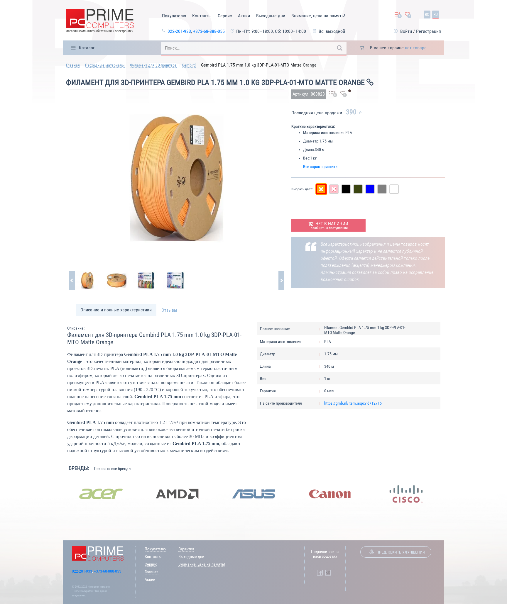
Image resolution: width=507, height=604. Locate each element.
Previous (58, 494)
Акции (244, 15)
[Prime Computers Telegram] (328, 573)
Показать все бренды (112, 468)
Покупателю (174, 15)
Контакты (202, 15)
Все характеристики (320, 166)
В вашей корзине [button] (398, 47)
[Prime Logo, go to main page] (100, 22)
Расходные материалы (105, 65)
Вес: (306, 158)
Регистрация (428, 31)
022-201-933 (179, 31)
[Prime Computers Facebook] (320, 573)
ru (435, 14)
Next (449, 494)
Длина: (309, 149)
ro (427, 14)
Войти (406, 31)
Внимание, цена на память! (318, 15)
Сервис (225, 15)
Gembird (189, 65)
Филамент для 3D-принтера (153, 65)
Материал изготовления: (324, 132)
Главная (73, 65)
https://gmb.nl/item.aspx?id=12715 (353, 403)
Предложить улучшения (400, 552)
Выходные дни (270, 15)
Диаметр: (311, 141)
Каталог (87, 47)
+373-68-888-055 (209, 31)
